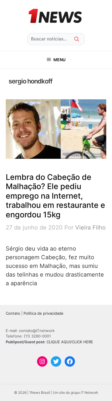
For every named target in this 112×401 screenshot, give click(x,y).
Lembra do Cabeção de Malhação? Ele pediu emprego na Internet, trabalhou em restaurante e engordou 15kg (55, 195)
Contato (13, 313)
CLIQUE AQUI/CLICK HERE (70, 342)
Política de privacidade (43, 313)
